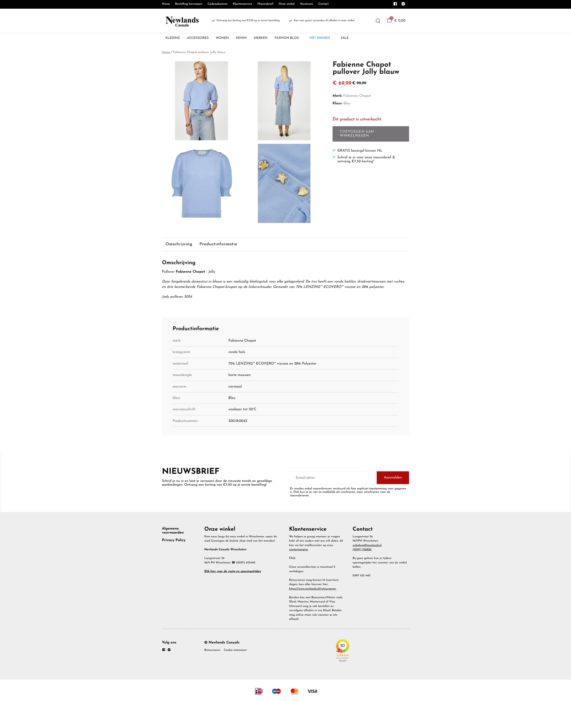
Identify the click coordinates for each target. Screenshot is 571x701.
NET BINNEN (320, 38)
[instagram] (403, 5)
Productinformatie (218, 244)
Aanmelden (393, 477)
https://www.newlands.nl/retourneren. (312, 589)
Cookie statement (235, 650)
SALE (345, 38)
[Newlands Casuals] (181, 20)
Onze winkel (287, 4)
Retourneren (212, 650)
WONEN (222, 38)
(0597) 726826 (362, 549)
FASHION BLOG (287, 38)
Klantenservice (242, 4)
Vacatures (306, 4)
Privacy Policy (173, 540)
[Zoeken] (378, 21)
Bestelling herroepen (188, 4)
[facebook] (395, 5)
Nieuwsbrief (265, 4)
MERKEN (261, 38)
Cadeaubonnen (217, 4)
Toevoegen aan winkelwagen (357, 134)
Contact (323, 4)
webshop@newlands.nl (367, 545)
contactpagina (298, 549)
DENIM (241, 38)
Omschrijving (179, 244)
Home (166, 4)
